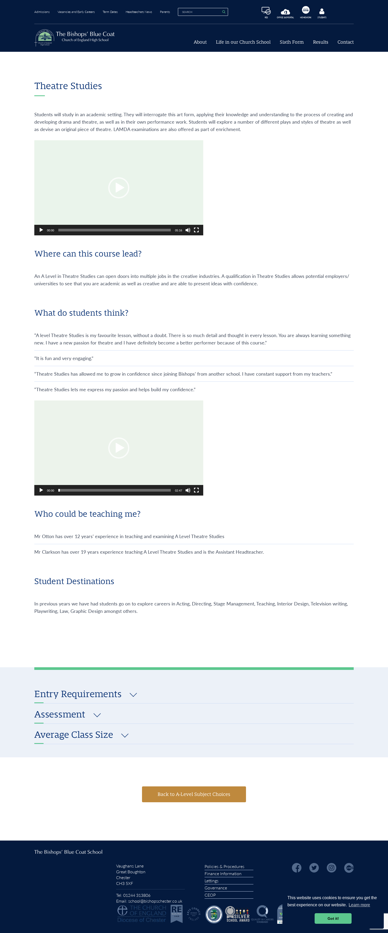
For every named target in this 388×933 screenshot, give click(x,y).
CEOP (210, 895)
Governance (216, 888)
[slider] (114, 230)
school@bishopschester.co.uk (155, 901)
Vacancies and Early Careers (76, 12)
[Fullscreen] (196, 230)
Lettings (212, 881)
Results (320, 42)
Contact (346, 42)
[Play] (41, 230)
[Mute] (188, 230)
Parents (165, 12)
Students (322, 17)
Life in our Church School (243, 42)
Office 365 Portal (285, 17)
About (200, 42)
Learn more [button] (359, 905)
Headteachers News (139, 12)
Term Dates (110, 12)
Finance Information (223, 873)
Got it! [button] (333, 918)
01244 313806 (136, 895)
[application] (118, 187)
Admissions (42, 12)
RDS (266, 17)
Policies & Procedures (224, 866)
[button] (118, 187)
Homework (305, 17)
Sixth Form (292, 42)
